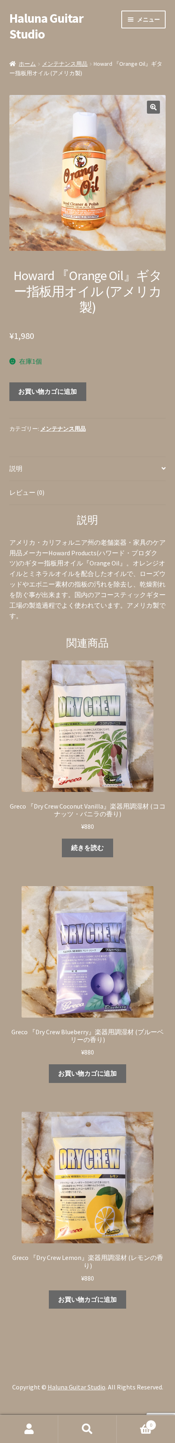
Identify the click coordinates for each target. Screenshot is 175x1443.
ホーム (27, 63)
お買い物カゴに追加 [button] (87, 1073)
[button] (153, 107)
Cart (135, 1422)
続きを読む (87, 847)
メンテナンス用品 (65, 63)
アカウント (29, 1429)
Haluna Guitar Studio (46, 26)
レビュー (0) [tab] (26, 492)
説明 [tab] (15, 468)
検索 (87, 1429)
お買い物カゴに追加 (47, 391)
